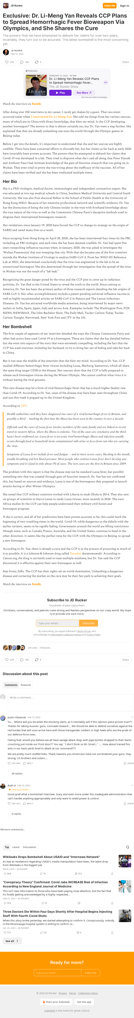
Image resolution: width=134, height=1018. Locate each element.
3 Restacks (44, 647)
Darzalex (75, 553)
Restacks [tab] (26, 685)
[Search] (127, 847)
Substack (49, 1010)
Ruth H (12, 785)
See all (10, 941)
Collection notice (88, 993)
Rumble (36, 104)
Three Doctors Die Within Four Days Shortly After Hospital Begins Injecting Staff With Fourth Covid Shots (57, 914)
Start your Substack (58, 1002)
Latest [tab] (16, 847)
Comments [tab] (11, 685)
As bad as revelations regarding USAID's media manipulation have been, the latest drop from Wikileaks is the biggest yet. (55, 863)
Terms (72, 993)
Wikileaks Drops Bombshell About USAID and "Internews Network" (51, 857)
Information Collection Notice (66, 634)
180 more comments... (12, 829)
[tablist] (18, 685)
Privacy (63, 993)
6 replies (16, 813)
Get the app (84, 1002)
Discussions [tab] (29, 847)
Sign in (124, 5)
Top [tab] (7, 847)
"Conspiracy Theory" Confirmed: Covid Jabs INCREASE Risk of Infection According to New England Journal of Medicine (55, 884)
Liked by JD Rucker (20, 789)
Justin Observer (17, 717)
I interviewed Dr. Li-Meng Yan (51, 117)
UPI (23, 406)
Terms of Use (84, 631)
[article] (67, 865)
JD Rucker (16, 50)
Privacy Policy (93, 634)
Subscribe (109, 5)
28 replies (17, 773)
